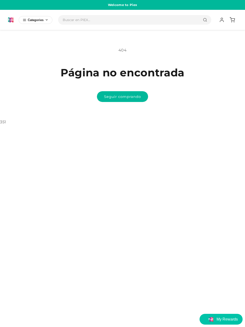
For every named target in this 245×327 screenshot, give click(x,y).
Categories (36, 20)
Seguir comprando (122, 96)
